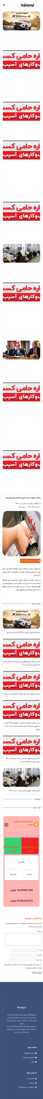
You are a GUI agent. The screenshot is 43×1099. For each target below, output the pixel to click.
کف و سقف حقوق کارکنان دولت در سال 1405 (24, 791)
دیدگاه (39, 931)
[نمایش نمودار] (6, 824)
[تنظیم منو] (4, 5)
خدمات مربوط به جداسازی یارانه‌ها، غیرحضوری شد (23, 498)
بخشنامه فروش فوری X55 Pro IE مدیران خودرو (23, 632)
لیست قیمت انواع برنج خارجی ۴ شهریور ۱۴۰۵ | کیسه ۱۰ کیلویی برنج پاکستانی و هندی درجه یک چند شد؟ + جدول (22, 726)
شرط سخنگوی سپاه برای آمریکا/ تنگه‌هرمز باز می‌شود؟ (21, 694)
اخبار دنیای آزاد (25, 561)
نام (40, 950)
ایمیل (39, 955)
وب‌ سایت (39, 960)
